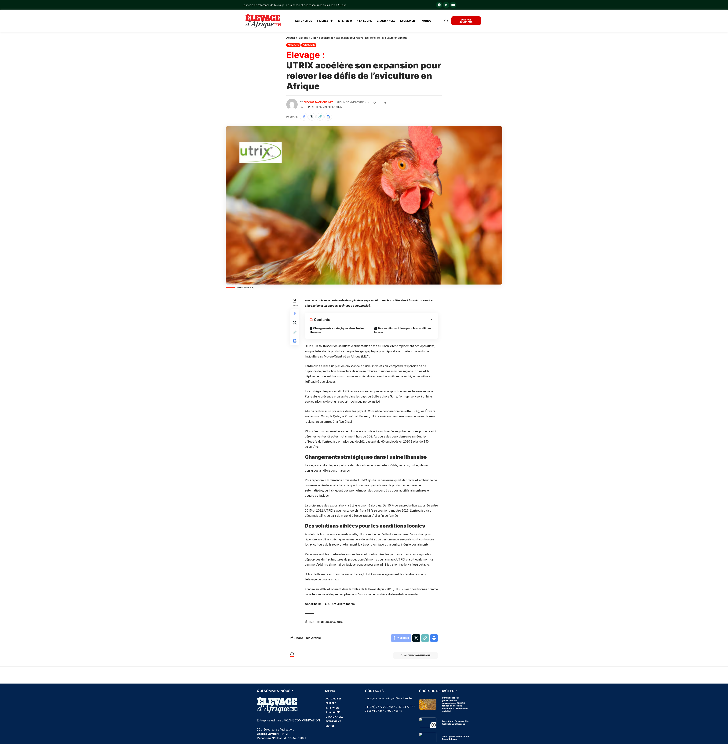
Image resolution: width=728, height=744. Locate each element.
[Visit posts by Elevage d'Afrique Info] (292, 104)
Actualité (293, 45)
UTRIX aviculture (332, 621)
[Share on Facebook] (304, 117)
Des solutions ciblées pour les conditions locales (402, 330)
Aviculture (309, 45)
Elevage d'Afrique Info (318, 102)
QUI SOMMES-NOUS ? (275, 691)
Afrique (380, 300)
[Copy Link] (320, 117)
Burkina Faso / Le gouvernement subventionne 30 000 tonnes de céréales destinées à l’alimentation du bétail (455, 704)
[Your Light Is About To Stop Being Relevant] (427, 738)
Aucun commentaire (350, 102)
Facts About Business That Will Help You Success (455, 722)
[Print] (328, 117)
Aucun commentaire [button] (417, 655)
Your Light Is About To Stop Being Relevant (456, 737)
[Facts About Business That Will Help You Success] (427, 722)
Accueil (290, 37)
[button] (445, 21)
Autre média (346, 604)
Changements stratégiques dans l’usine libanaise (337, 330)
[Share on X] (312, 117)
